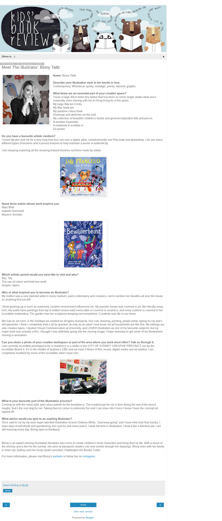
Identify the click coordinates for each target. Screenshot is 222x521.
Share (8, 490)
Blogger (90, 517)
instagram (89, 456)
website (58, 456)
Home (83, 505)
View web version (83, 511)
